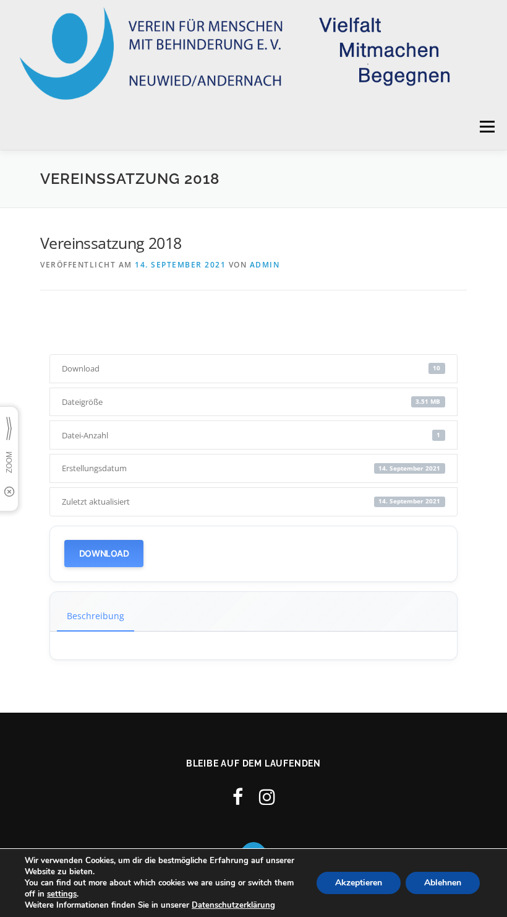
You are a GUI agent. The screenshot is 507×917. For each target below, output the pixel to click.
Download (104, 553)
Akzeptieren (358, 883)
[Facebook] (237, 796)
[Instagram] (267, 796)
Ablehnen (442, 883)
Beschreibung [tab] (95, 616)
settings (62, 894)
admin (265, 264)
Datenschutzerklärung (233, 905)
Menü (487, 126)
